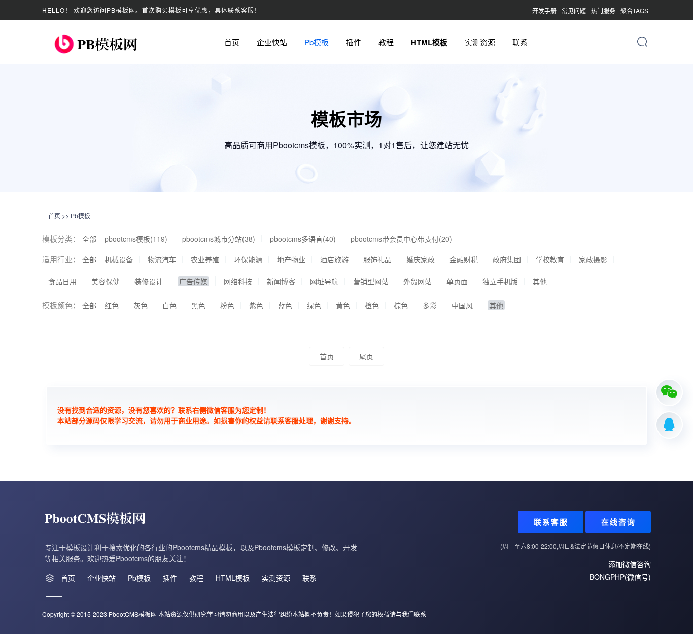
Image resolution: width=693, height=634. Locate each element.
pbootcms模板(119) (136, 238)
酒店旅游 (334, 259)
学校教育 (550, 259)
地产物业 (291, 259)
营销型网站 (371, 281)
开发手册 (544, 10)
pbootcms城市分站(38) (218, 238)
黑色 (198, 305)
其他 (540, 281)
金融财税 (463, 259)
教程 (386, 42)
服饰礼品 (377, 259)
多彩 (430, 305)
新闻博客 (281, 281)
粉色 (227, 305)
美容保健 (105, 281)
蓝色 (285, 305)
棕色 (401, 305)
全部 (89, 238)
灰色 (140, 305)
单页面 (457, 281)
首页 (231, 42)
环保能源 (248, 259)
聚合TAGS (634, 10)
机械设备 (119, 259)
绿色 (314, 305)
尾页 (366, 356)
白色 (169, 305)
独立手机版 (500, 281)
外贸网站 (417, 281)
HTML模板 (429, 42)
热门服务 (603, 10)
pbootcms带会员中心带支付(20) (401, 238)
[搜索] (642, 41)
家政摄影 (593, 259)
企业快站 (272, 42)
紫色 (256, 305)
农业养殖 (205, 259)
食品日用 (62, 281)
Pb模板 (316, 42)
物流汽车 (162, 259)
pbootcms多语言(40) (303, 238)
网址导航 (324, 281)
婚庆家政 (420, 259)
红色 (112, 305)
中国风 (462, 305)
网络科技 (238, 281)
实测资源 (480, 42)
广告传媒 (193, 281)
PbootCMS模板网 (133, 614)
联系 (520, 42)
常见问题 (574, 10)
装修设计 (148, 281)
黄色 (343, 305)
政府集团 (507, 259)
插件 (353, 42)
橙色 (372, 305)
